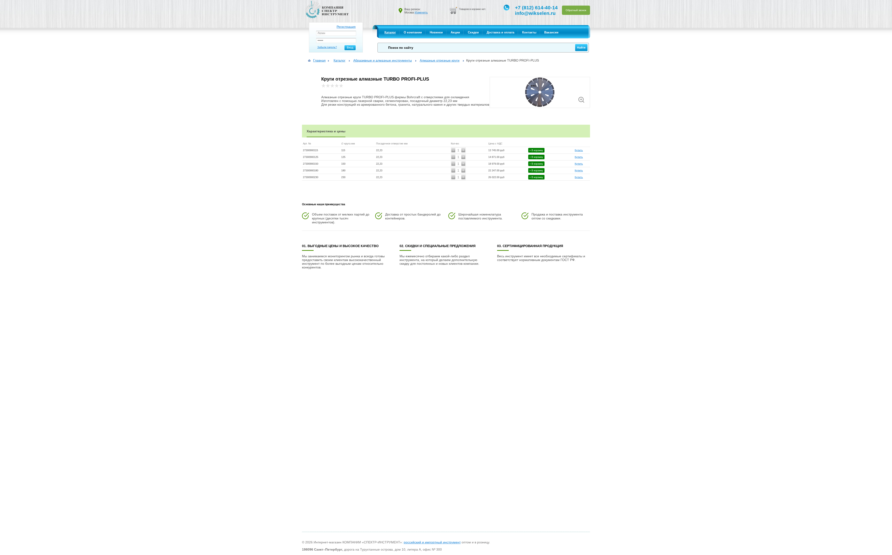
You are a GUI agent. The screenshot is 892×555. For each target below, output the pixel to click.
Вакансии (551, 32)
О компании (413, 32)
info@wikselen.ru (535, 13)
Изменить (421, 12)
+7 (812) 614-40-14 (536, 7)
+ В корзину (536, 150)
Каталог (390, 32)
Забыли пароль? (327, 47)
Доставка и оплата (500, 32)
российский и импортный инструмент (432, 542)
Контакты (529, 32)
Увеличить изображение (581, 100)
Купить (579, 150)
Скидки (473, 32)
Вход (350, 47)
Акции (455, 32)
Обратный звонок (576, 10)
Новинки (436, 32)
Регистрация (346, 27)
